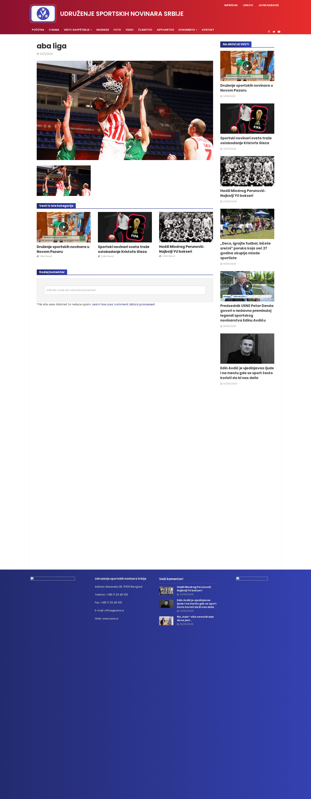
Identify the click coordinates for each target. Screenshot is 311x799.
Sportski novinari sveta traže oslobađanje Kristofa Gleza (123, 249)
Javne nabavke (268, 5)
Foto (117, 30)
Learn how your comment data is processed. (123, 304)
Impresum (231, 5)
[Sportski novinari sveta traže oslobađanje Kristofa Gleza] (125, 227)
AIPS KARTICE (165, 30)
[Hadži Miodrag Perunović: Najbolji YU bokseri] (186, 227)
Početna (38, 30)
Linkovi (248, 5)
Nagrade (102, 30)
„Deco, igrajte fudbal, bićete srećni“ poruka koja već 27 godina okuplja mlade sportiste (245, 250)
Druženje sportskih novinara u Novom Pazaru (63, 249)
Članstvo (145, 30)
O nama (54, 30)
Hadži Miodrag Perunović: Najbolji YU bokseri (181, 249)
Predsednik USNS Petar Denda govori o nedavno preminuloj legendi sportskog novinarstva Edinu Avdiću (247, 313)
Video (130, 30)
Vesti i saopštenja (76, 30)
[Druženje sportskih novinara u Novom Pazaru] (64, 227)
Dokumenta (187, 30)
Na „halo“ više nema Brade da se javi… (195, 618)
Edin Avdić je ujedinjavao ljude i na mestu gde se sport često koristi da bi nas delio (247, 373)
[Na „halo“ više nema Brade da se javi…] (166, 620)
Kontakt (208, 30)
